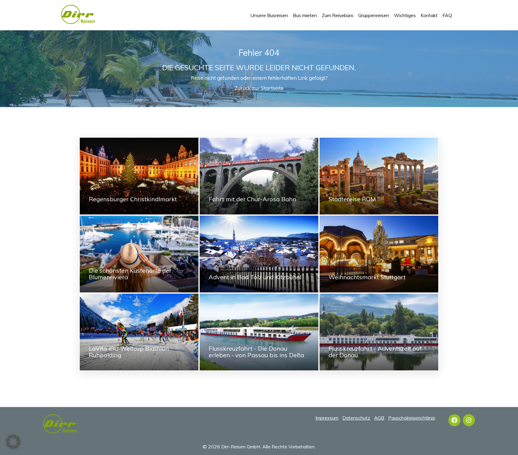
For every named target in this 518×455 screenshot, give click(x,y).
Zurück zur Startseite (259, 88)
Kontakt (429, 15)
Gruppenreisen (373, 15)
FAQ (447, 15)
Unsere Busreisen (269, 15)
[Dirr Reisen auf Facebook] (454, 420)
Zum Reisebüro (337, 15)
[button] (13, 442)
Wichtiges (405, 15)
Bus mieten (305, 15)
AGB (379, 418)
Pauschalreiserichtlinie (411, 418)
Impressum (326, 418)
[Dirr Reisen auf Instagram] (469, 420)
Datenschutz (356, 418)
